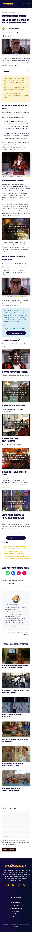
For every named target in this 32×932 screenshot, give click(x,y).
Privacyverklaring (16, 908)
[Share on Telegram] (13, 36)
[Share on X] (8, 36)
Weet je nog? (11, 12)
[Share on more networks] (3, 36)
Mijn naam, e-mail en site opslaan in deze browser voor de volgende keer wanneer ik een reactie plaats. (16, 842)
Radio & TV (22, 16)
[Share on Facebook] (5, 36)
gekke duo (15, 215)
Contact (16, 905)
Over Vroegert (16, 902)
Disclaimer (16, 914)
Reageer (27, 586)
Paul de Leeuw (20, 55)
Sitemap (16, 917)
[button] (16, 634)
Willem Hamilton (14, 28)
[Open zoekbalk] (24, 4)
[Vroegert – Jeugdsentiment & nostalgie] (8, 4)
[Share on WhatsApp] (10, 36)
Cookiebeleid (16, 911)
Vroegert (4, 12)
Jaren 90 (14, 16)
